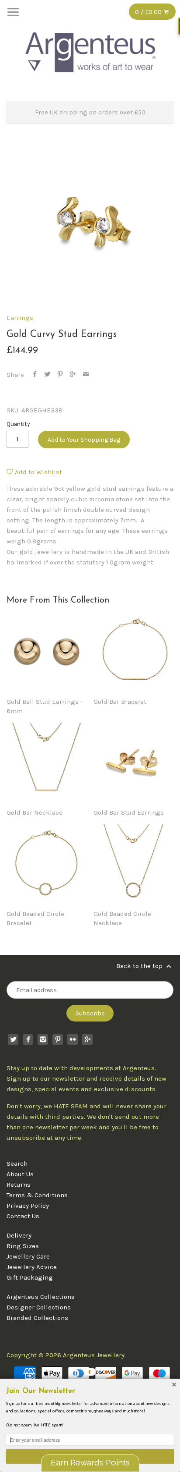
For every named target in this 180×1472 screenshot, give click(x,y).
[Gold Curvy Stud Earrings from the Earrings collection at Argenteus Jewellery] (90, 221)
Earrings (20, 318)
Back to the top (140, 966)
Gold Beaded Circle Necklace (122, 918)
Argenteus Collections (41, 1297)
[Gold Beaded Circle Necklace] (133, 864)
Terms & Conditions (37, 1195)
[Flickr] (72, 1039)
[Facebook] (28, 1039)
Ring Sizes (23, 1246)
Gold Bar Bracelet (119, 702)
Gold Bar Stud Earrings (128, 812)
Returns (19, 1184)
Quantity (18, 424)
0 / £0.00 (149, 12)
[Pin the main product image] (60, 375)
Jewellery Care (28, 1256)
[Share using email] (86, 375)
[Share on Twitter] (47, 375)
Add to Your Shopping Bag (84, 439)
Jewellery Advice (32, 1267)
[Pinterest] (57, 1039)
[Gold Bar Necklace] (47, 763)
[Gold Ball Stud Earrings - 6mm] (47, 652)
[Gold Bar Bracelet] (133, 652)
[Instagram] (43, 1039)
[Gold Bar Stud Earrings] (133, 763)
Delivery (19, 1235)
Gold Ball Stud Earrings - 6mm (45, 706)
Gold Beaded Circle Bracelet (35, 918)
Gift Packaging (30, 1277)
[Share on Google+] (73, 375)
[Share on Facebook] (35, 375)
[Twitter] (13, 1039)
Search (17, 1163)
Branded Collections (37, 1318)
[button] (90, 1391)
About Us (20, 1174)
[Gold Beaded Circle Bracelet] (47, 864)
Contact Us (23, 1216)
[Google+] (87, 1039)
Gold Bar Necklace (34, 812)
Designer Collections (39, 1307)
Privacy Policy (28, 1206)
